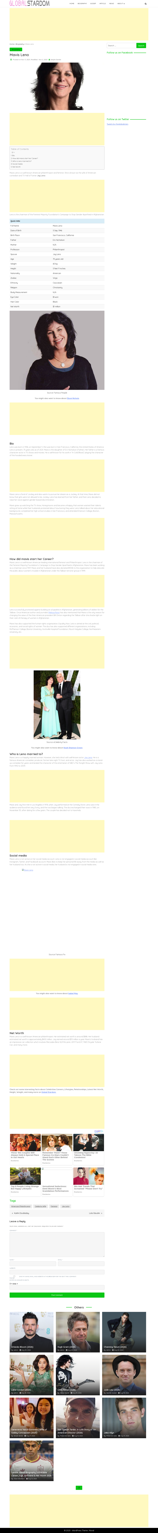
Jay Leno (88, 757)
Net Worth (16, 167)
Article (102, 3)
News (111, 3)
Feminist (54, 1206)
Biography (82, 3)
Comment (13, 1230)
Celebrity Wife (40, 1206)
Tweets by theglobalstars (117, 124)
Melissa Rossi (54, 612)
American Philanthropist (20, 1206)
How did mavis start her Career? (25, 158)
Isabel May (73, 993)
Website (12, 1268)
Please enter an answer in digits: (19, 1279)
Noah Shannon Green (73, 748)
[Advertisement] (79, 24)
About (120, 3)
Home (72, 3)
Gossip (93, 3)
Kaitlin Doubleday (21, 1213)
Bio (13, 155)
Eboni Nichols (73, 398)
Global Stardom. (48, 1092)
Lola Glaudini (94, 1213)
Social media (17, 164)
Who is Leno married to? (21, 161)
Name (12, 1260)
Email (60, 1260)
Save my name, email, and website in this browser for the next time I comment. (47, 1276)
